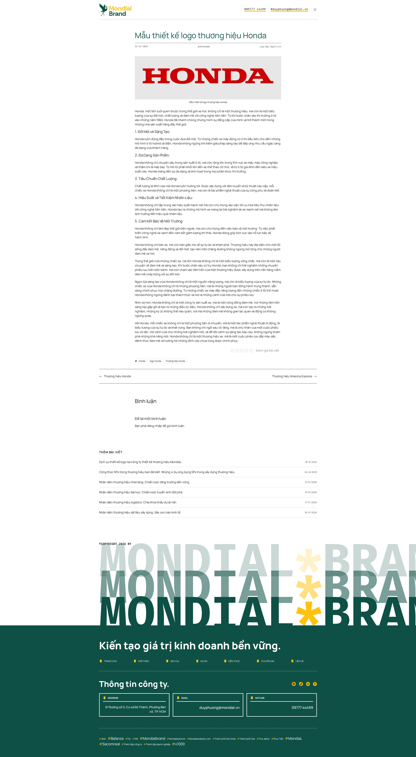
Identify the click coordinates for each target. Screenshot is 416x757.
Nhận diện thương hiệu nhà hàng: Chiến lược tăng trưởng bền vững (144, 482)
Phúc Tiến (278, 738)
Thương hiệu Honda (117, 376)
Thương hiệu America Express (292, 376)
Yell (136, 738)
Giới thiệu (143, 661)
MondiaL (295, 738)
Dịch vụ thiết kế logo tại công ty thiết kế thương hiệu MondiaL (140, 462)
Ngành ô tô (275, 46)
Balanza (117, 738)
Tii (128, 738)
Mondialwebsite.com (200, 738)
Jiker (103, 738)
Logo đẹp (264, 46)
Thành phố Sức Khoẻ (225, 738)
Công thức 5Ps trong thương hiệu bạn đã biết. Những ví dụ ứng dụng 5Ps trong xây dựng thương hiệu (166, 472)
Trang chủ (110, 661)
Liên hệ (300, 661)
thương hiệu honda (175, 360)
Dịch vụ (174, 661)
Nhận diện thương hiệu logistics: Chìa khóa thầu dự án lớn (137, 502)
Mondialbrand (154, 738)
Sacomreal (111, 744)
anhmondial (204, 46)
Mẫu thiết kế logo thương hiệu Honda (200, 35)
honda (142, 360)
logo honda (155, 360)
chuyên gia (267, 661)
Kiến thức (234, 661)
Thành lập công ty (133, 744)
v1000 (180, 744)
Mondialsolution (177, 738)
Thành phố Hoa (247, 738)
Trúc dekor (264, 738)
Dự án (204, 661)
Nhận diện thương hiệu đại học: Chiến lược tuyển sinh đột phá (140, 492)
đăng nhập (154, 426)
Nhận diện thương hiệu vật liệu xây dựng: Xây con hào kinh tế (140, 512)
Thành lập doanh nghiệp (158, 744)
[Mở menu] (315, 10)
